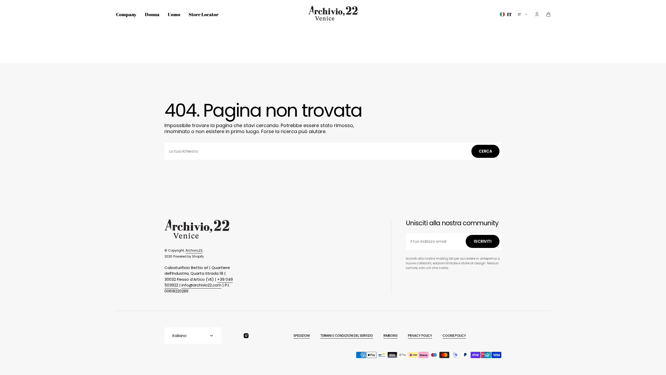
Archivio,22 (193, 250)
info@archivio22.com (201, 285)
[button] (537, 14)
